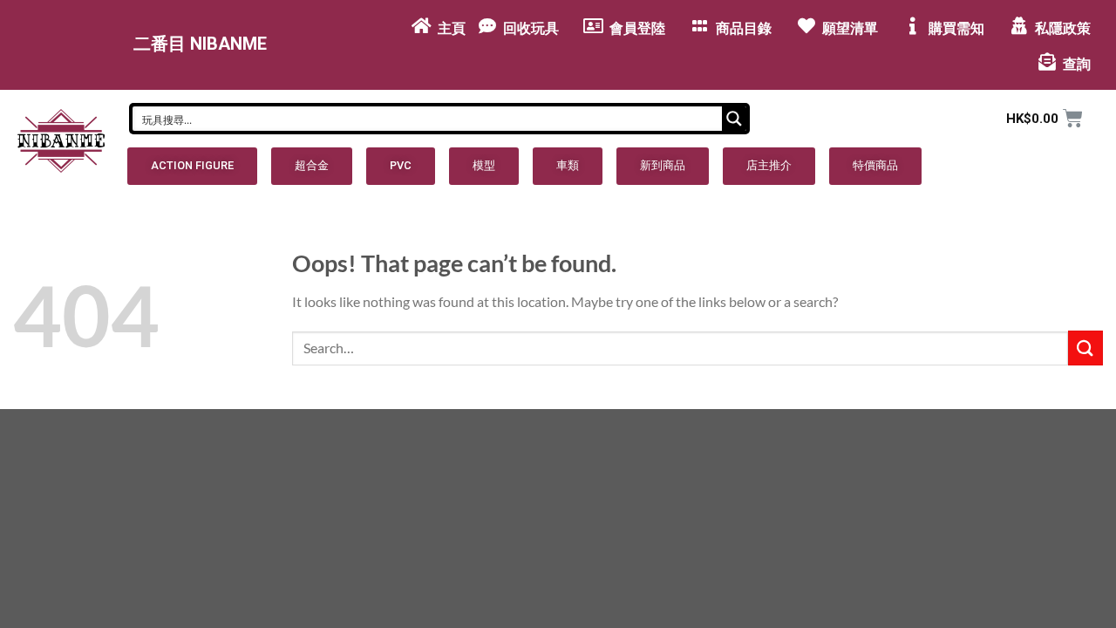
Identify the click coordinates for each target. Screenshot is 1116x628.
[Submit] (1085, 348)
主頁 (452, 28)
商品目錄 (744, 28)
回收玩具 (531, 28)
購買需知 (956, 28)
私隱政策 (1063, 28)
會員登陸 (637, 28)
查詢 (1077, 64)
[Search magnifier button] (734, 118)
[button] (192, 166)
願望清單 (850, 28)
